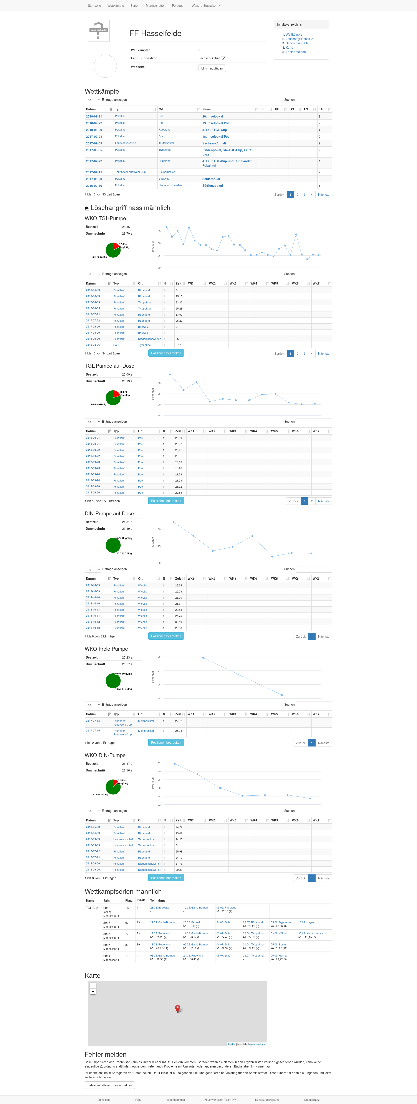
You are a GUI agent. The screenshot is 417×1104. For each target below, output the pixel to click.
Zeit (178, 283)
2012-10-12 (93, 622)
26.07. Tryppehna (253, 955)
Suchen (289, 99)
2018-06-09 (94, 129)
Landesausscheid (125, 143)
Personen (178, 5)
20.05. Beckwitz (192, 922)
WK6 (295, 283)
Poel (161, 116)
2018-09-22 (94, 123)
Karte (289, 47)
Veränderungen (175, 1100)
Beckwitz (164, 178)
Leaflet (231, 1044)
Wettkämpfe (116, 5)
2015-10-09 (93, 585)
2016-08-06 (93, 345)
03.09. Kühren (279, 933)
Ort (161, 109)
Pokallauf (120, 116)
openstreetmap (258, 1044)
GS (292, 109)
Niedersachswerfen (170, 185)
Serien (135, 5)
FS (306, 109)
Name (206, 109)
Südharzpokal (212, 185)
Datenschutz (311, 1100)
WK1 (191, 283)
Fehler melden (296, 52)
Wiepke (142, 585)
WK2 (212, 283)
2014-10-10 (93, 597)
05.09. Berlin (278, 944)
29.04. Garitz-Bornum (162, 922)
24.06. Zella (223, 922)
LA (321, 109)
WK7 (316, 283)
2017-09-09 (94, 143)
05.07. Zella (223, 955)
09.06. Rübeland (226, 907)
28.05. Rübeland (160, 933)
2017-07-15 (94, 172)
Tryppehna (165, 149)
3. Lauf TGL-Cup (214, 129)
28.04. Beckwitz (159, 907)
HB (277, 109)
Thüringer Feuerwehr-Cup (130, 172)
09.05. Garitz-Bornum (195, 944)
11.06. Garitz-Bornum (195, 933)
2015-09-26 (93, 486)
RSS (138, 1100)
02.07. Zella (223, 933)
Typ (118, 109)
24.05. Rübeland (193, 955)
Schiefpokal (211, 179)
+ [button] (93, 985)
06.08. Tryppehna (253, 933)
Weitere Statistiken (205, 5)
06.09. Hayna (279, 955)
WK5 (274, 283)
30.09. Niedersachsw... (311, 933)
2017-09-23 (94, 136)
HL (262, 109)
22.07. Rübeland (253, 922)
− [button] (93, 991)
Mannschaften (155, 5)
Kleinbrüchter (167, 172)
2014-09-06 (93, 863)
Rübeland (164, 129)
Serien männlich (297, 43)
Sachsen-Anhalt (214, 143)
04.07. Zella (223, 944)
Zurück (279, 194)
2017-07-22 (94, 161)
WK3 (233, 283)
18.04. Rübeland (160, 944)
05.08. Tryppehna (281, 922)
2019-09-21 (94, 116)
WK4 (253, 283)
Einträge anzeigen (114, 99)
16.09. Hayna (306, 922)
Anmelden (104, 1100)
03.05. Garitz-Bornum (162, 955)
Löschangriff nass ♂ (299, 38)
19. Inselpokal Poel (216, 123)
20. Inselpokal (212, 116)
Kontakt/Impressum (267, 1100)
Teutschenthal (167, 143)
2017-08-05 (94, 150)
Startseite (94, 5)
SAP (116, 345)
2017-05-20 (94, 179)
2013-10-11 (93, 609)
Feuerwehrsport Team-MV (220, 1100)
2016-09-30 (94, 185)
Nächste (323, 194)
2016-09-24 (93, 474)
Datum (91, 109)
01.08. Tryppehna (253, 944)
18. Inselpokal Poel (216, 136)
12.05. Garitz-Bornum (195, 907)
